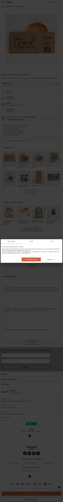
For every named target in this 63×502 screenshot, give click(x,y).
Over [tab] (52, 241)
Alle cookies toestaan (31, 259)
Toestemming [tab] (11, 241)
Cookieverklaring (25, 253)
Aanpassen (50, 259)
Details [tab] (31, 241)
